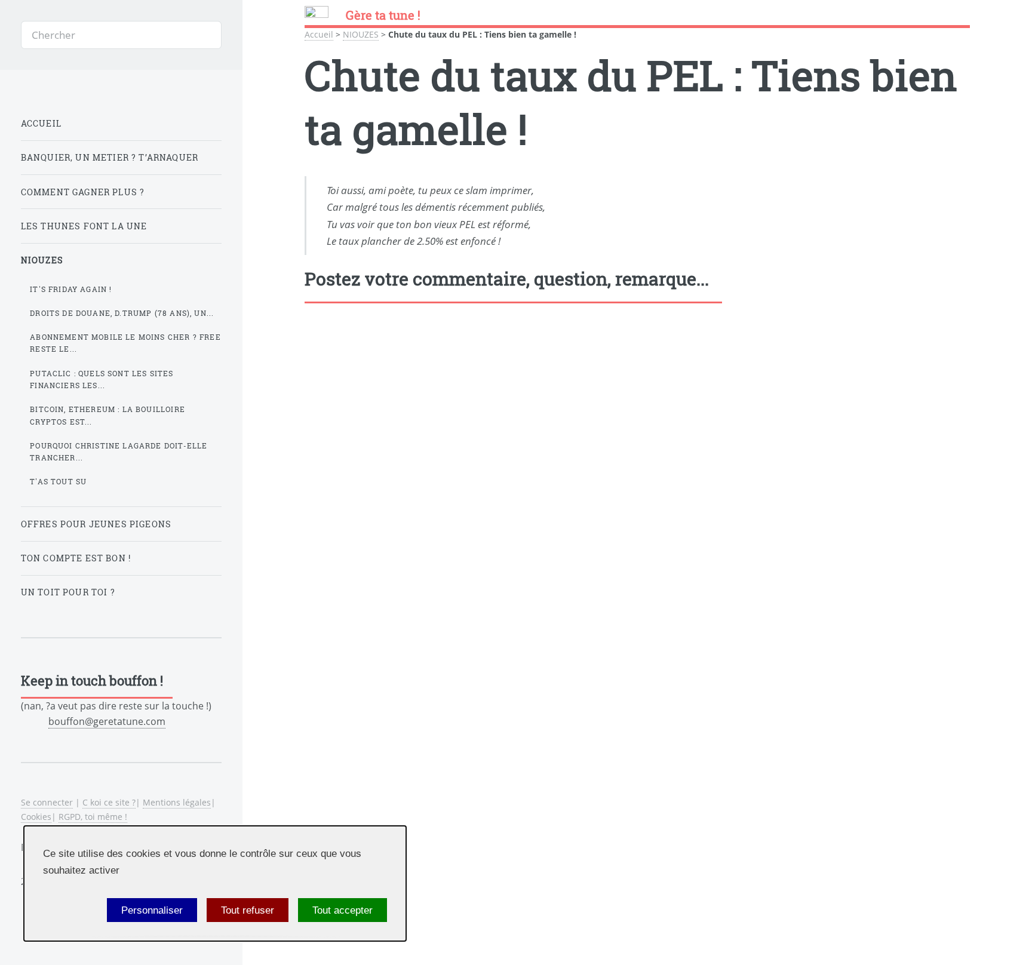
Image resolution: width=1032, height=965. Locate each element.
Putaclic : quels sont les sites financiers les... (101, 379)
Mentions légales (177, 802)
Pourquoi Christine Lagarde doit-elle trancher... (118, 452)
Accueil (319, 34)
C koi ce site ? (109, 802)
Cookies (36, 816)
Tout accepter (342, 910)
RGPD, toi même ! (93, 816)
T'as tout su (58, 481)
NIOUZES (361, 34)
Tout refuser (247, 910)
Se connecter (47, 802)
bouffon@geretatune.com (106, 721)
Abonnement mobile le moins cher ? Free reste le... (125, 343)
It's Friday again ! (71, 289)
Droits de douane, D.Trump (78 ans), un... (122, 313)
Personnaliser (152, 910)
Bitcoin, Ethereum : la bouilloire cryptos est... (107, 415)
